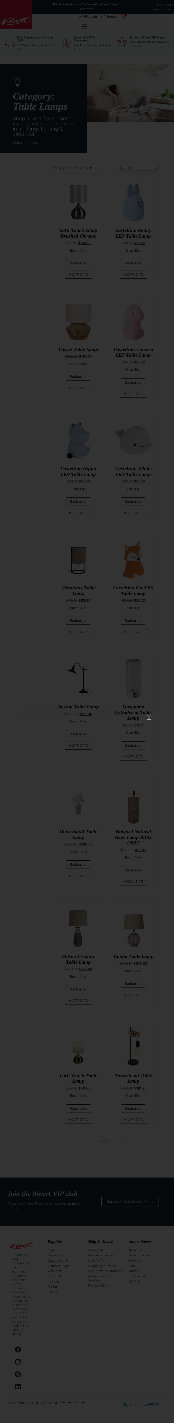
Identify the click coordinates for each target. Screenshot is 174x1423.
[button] (149, 717)
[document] (87, 711)
